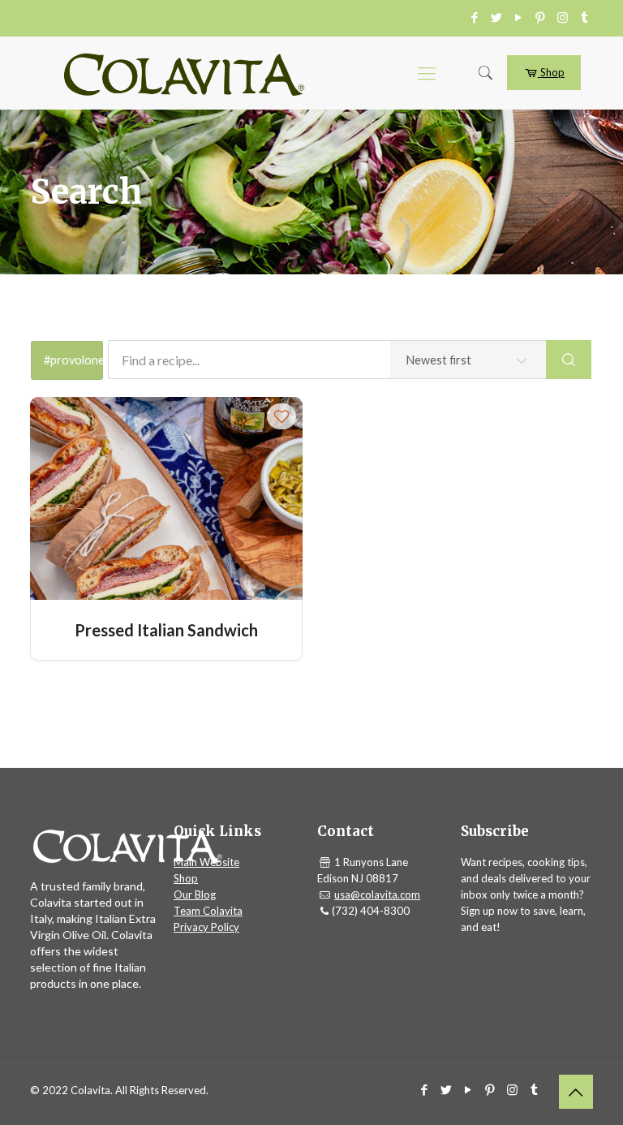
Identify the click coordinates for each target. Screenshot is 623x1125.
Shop (551, 72)
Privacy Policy (206, 926)
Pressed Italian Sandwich (166, 630)
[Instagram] (562, 17)
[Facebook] (474, 17)
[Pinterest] (540, 17)
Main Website (206, 862)
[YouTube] (518, 17)
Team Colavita (208, 910)
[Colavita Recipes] (184, 73)
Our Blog (195, 894)
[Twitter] (496, 17)
